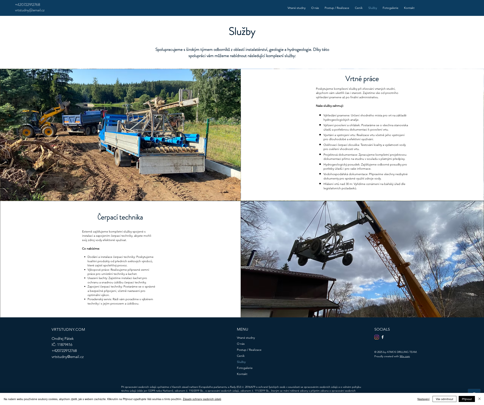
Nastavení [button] (423, 399)
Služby (241, 362)
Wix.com (405, 356)
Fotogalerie (245, 368)
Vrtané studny (246, 337)
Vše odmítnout (444, 399)
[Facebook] (382, 337)
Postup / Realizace (249, 350)
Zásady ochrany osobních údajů (202, 399)
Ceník (241, 356)
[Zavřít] (479, 399)
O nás (241, 343)
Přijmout (467, 399)
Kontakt (242, 374)
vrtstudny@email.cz (29, 10)
